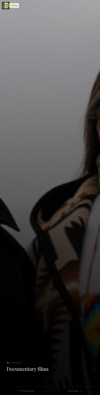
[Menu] (5, 5)
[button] (13, 5)
